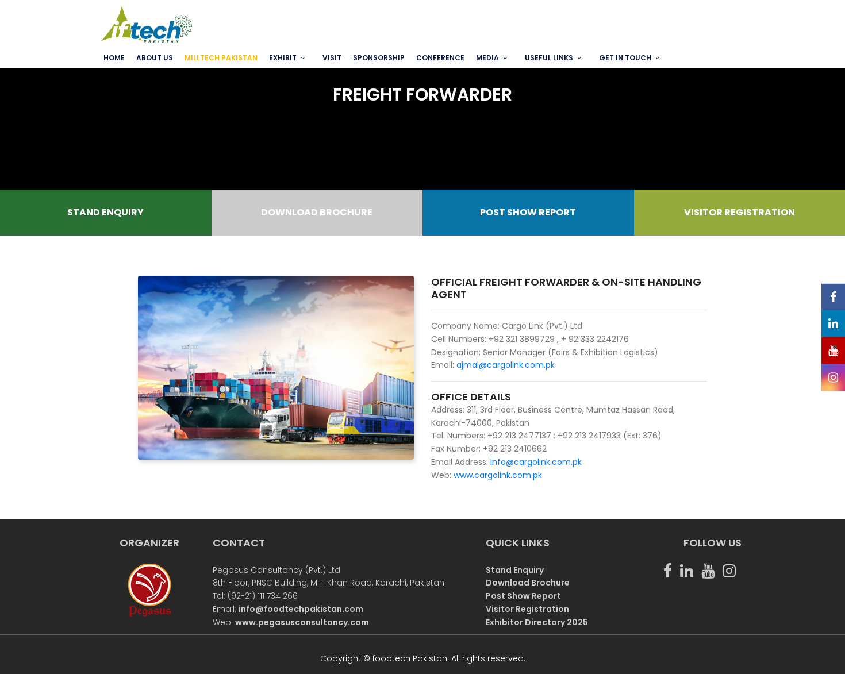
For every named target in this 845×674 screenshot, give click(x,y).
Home (114, 58)
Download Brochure (528, 582)
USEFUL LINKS (549, 58)
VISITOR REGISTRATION (739, 212)
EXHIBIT (283, 58)
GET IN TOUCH (625, 58)
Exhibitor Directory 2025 (537, 622)
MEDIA (487, 58)
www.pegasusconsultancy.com (302, 622)
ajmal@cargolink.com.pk (505, 365)
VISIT (331, 58)
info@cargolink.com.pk (535, 462)
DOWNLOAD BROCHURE (316, 212)
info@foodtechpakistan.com (301, 609)
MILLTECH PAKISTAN (221, 58)
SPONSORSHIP (379, 58)
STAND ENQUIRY (105, 212)
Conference (440, 58)
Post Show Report (523, 596)
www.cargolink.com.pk (498, 475)
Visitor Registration (527, 609)
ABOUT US (154, 58)
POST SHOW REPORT (528, 212)
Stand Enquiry (515, 570)
